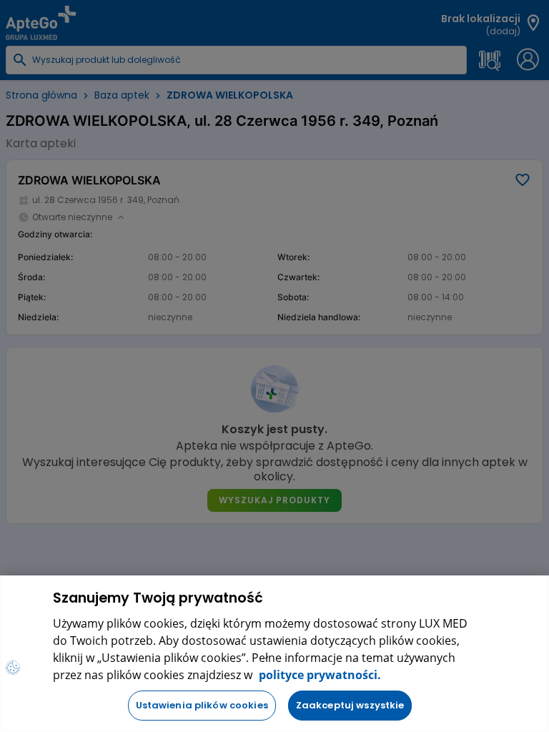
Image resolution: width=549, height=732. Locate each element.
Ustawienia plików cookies (202, 705)
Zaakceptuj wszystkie (350, 705)
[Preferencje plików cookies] (13, 668)
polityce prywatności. (318, 675)
